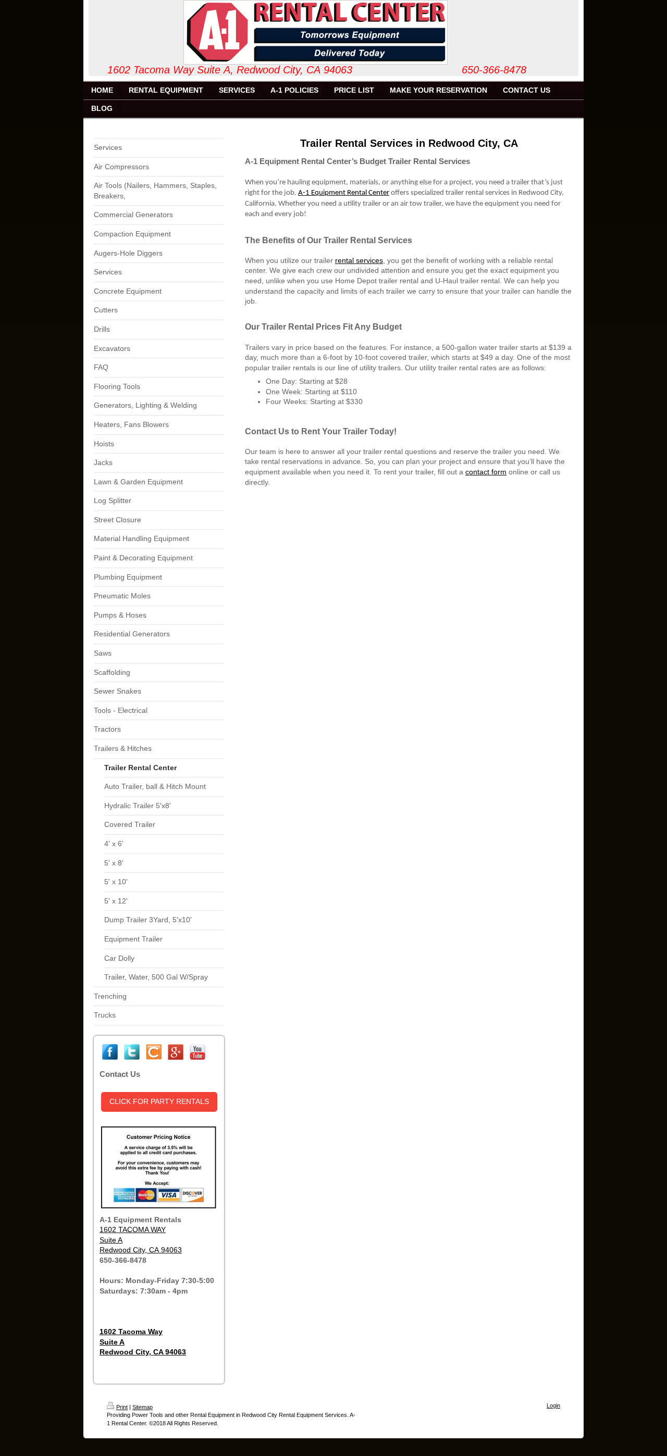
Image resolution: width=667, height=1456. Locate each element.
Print (122, 1407)
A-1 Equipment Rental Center (343, 193)
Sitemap (142, 1407)
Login (553, 1405)
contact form (486, 472)
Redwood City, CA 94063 (141, 1250)
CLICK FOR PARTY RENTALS (159, 1101)
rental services (359, 260)
